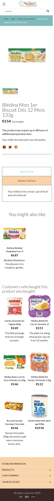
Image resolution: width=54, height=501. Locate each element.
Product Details (27, 181)
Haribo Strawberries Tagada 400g (14, 322)
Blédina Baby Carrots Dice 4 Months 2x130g (14, 378)
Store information (14, 463)
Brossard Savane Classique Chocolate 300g (14, 422)
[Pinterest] (16, 147)
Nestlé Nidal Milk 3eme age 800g (39, 422)
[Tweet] (10, 147)
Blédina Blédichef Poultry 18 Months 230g (39, 378)
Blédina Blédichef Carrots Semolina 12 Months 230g (39, 322)
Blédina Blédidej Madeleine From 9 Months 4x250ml (14, 250)
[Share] (4, 147)
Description (26, 172)
